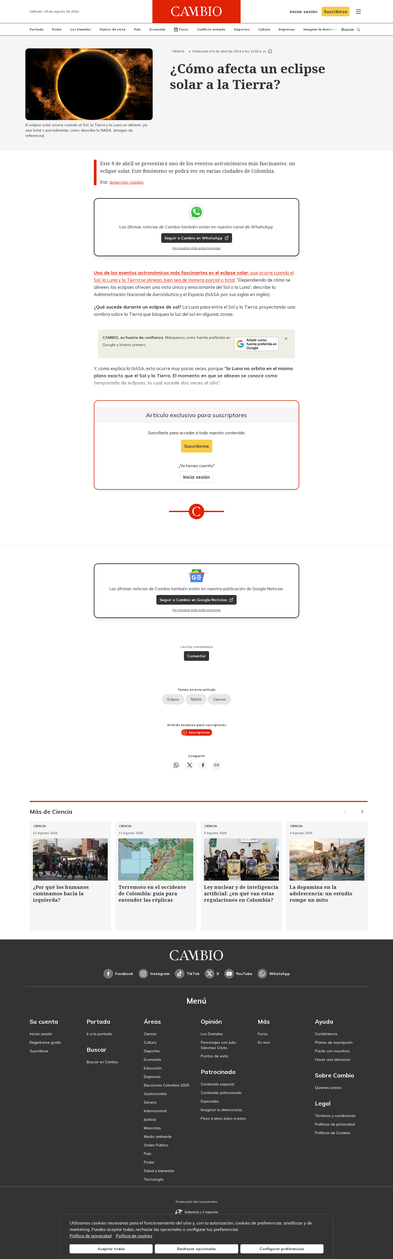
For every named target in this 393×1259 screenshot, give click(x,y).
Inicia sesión (196, 477)
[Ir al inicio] (196, 11)
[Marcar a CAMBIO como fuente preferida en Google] (256, 344)
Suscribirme (196, 446)
